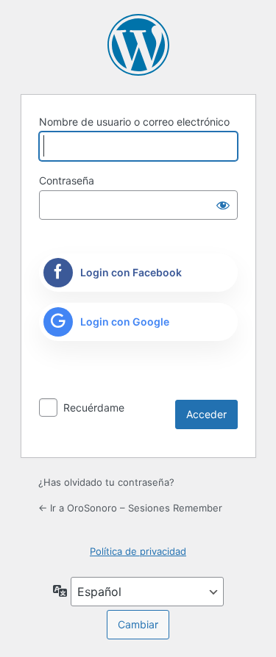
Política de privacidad (138, 551)
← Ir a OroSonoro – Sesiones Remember (130, 508)
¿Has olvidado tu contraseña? (106, 482)
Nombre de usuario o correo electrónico (134, 121)
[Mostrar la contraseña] (223, 205)
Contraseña (66, 180)
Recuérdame (93, 407)
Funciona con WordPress (138, 45)
